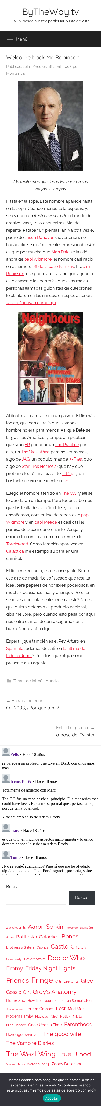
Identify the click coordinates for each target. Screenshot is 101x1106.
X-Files (75, 459)
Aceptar (52, 1098)
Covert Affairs (34, 959)
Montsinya (15, 73)
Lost (61, 1008)
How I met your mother (45, 1001)
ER (27, 444)
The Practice (67, 444)
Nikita (77, 1016)
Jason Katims (14, 1009)
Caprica (42, 947)
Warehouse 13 (38, 1064)
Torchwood (17, 543)
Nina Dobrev (16, 1025)
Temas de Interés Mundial (36, 681)
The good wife (62, 1034)
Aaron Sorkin (45, 926)
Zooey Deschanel (67, 1063)
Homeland (15, 1000)
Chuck (78, 947)
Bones (70, 936)
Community (14, 959)
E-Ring (68, 473)
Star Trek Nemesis (39, 466)
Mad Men (76, 1008)
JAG (26, 459)
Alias (10, 937)
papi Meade (45, 522)
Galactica (15, 551)
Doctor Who (66, 958)
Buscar (13, 886)
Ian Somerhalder (79, 1001)
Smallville (33, 1035)
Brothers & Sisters (20, 947)
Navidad (41, 1016)
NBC (54, 1016)
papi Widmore (38, 259)
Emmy (14, 968)
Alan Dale (60, 252)
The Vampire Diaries (30, 1043)
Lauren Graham (40, 1008)
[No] (94, 1089)
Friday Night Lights (50, 968)
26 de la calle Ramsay (53, 266)
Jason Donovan (39, 237)
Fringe (42, 979)
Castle (59, 946)
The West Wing (35, 451)
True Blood (74, 1054)
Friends (17, 980)
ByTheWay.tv (50, 11)
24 (66, 480)
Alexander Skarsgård (79, 927)
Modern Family (19, 1016)
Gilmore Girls (66, 981)
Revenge (14, 1034)
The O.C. (69, 493)
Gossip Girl (18, 992)
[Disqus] (50, 810)
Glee (87, 980)
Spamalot (15, 648)
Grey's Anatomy (54, 991)
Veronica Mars (15, 1064)
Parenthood (78, 1024)
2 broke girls (16, 927)
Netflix (65, 1016)
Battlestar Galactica (37, 936)
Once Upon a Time (45, 1024)
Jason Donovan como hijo (31, 302)
